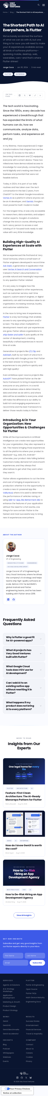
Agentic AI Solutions (11, 985)
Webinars (7, 1057)
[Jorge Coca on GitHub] (13, 599)
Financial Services (33, 1029)
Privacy (29, 1061)
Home (5, 12)
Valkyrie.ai (8, 492)
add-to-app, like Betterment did (24, 499)
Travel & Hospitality (34, 1033)
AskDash (7, 354)
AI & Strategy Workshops (8, 990)
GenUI (5, 1021)
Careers (29, 1053)
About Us (30, 1048)
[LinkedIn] (17, 1078)
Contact (29, 1044)
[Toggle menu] (43, 4)
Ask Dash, (7, 265)
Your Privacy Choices (20, 1089)
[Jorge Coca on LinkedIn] (8, 599)
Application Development (9, 996)
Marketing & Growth (11, 1002)
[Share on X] (25, 95)
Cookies (29, 1057)
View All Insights (24, 915)
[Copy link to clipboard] (35, 95)
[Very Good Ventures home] (11, 5)
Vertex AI (7, 197)
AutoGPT (7, 378)
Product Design (9, 1006)
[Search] (38, 4)
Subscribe (37, 963)
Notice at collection (12, 1093)
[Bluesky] (31, 1078)
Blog (12, 12)
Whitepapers (8, 1053)
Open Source (31, 989)
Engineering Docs (33, 1001)
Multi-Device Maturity (35, 997)
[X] (26, 1078)
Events (6, 1061)
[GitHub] (22, 1078)
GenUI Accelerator (11, 1033)
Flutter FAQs (31, 993)
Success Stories (32, 1021)
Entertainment (32, 1025)
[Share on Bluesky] (30, 95)
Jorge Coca (8, 67)
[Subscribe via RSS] (40, 95)
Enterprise (20, 74)
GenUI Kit (7, 1025)
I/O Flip (32, 351)
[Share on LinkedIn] (19, 95)
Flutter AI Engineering (35, 985)
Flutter (8, 74)
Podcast (6, 1048)
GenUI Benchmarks (11, 1029)
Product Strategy (10, 1010)
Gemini (29, 201)
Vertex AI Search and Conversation (25, 269)
